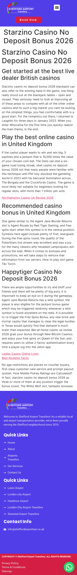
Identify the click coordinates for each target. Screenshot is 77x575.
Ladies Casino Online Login (20, 353)
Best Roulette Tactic (15, 358)
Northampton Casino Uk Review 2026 (28, 197)
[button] (57, 7)
